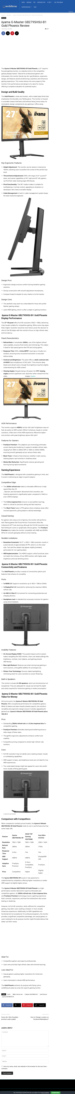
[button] (71, 12)
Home (3, 15)
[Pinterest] (12, 33)
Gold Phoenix (43, 994)
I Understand (55, 1092)
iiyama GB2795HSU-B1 (8, 996)
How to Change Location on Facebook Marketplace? (40, 1018)
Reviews (9, 15)
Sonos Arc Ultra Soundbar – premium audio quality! (10, 1018)
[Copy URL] (17, 33)
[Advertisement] (25, 52)
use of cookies (45, 1092)
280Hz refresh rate (18, 994)
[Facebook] (3, 33)
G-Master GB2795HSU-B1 (31, 994)
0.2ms (8, 994)
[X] (8, 33)
